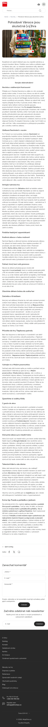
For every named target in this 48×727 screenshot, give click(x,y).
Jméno (7, 572)
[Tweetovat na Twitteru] (14, 552)
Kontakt (5, 645)
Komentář (8, 584)
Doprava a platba (8, 671)
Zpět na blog (9, 547)
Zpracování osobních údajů (12, 678)
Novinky (13, 17)
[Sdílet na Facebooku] (9, 552)
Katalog (5, 641)
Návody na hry (7, 667)
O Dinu (4, 638)
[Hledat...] (40, 10)
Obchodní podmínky (9, 681)
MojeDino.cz (27, 719)
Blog (3, 684)
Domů (6, 17)
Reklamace (6, 674)
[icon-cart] (38, 4)
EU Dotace (6, 655)
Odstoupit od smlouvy (10, 688)
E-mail (7, 578)
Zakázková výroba (8, 648)
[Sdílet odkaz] (19, 552)
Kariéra (4, 651)
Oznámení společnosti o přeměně (14, 658)
